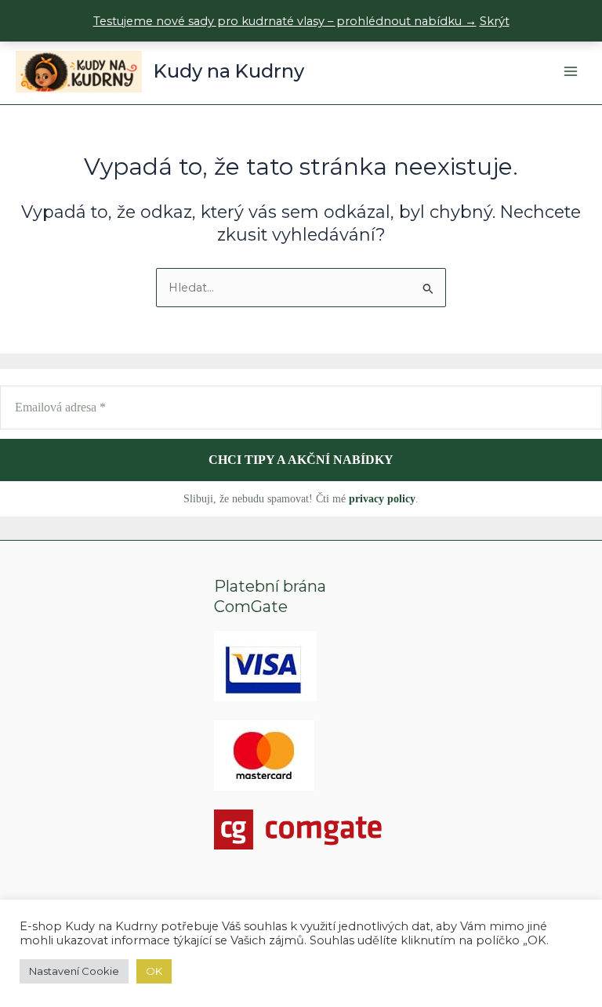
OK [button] (154, 971)
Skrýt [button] (495, 21)
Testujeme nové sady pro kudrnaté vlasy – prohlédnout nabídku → (285, 21)
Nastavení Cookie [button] (74, 971)
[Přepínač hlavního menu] (570, 71)
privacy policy (382, 499)
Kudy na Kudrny (229, 71)
